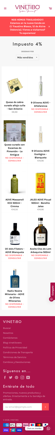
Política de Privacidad (15, 347)
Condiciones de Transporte (18, 352)
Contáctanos (10, 337)
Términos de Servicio (14, 357)
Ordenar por (27, 51)
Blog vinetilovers (12, 342)
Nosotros (8, 332)
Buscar (7, 328)
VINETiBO (14, 420)
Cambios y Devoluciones (16, 362)
